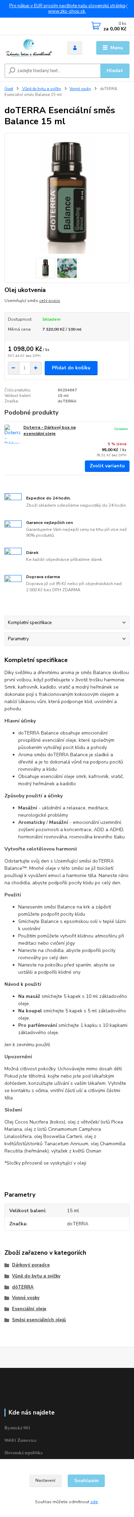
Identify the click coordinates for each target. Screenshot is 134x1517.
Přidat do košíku (71, 367)
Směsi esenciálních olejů (39, 1320)
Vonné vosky (80, 88)
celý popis (49, 300)
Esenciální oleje (29, 1309)
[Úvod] (30, 48)
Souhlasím (86, 1480)
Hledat (115, 70)
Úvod (8, 88)
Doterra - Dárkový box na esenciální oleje (49, 430)
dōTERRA (23, 1287)
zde (94, 1502)
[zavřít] (125, 7)
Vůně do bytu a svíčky (41, 88)
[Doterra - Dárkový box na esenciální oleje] (12, 434)
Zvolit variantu (107, 466)
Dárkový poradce (31, 1265)
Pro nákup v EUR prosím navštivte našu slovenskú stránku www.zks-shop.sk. (67, 9)
